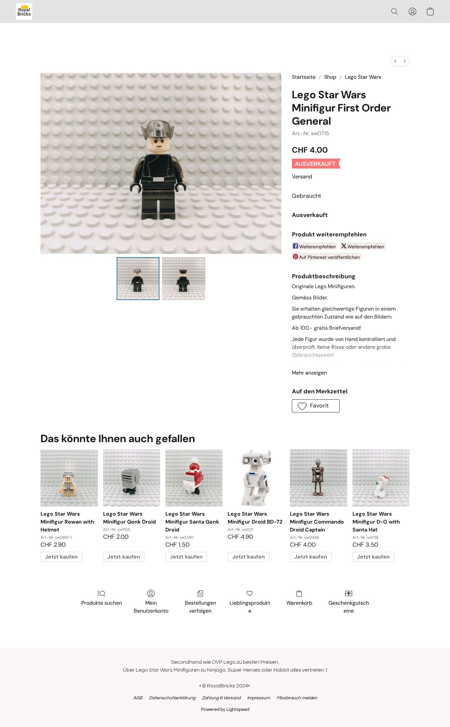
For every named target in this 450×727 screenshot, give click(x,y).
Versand (302, 176)
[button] (24, 11)
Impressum (258, 698)
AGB (137, 698)
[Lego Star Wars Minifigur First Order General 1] (183, 278)
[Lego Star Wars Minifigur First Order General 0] (138, 278)
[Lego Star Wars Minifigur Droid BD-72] (256, 477)
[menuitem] (395, 61)
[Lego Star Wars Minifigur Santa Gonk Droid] (193, 477)
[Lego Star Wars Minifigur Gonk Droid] (131, 477)
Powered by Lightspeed (225, 709)
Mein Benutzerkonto (151, 606)
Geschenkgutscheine (348, 606)
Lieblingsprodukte (250, 606)
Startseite (304, 77)
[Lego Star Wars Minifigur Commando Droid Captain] (318, 477)
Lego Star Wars (363, 77)
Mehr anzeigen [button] (309, 372)
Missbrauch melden (297, 698)
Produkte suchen (101, 602)
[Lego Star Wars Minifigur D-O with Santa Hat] (380, 477)
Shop (330, 77)
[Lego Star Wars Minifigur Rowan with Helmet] (69, 477)
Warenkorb (299, 602)
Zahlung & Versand (221, 698)
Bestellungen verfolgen (200, 606)
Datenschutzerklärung (172, 698)
